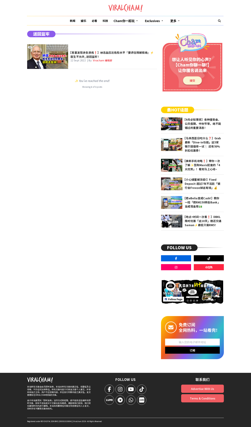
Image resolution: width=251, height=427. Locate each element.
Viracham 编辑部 (102, 60)
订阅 (192, 350)
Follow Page (175, 299)
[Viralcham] (125, 8)
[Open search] (219, 21)
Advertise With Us (202, 389)
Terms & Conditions (202, 398)
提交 (192, 80)
